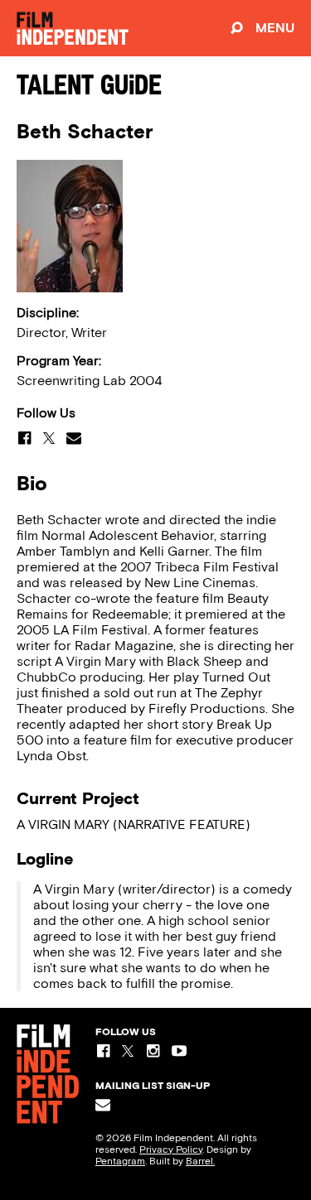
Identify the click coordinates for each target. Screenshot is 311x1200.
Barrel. (200, 1161)
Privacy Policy (170, 1149)
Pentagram (120, 1161)
